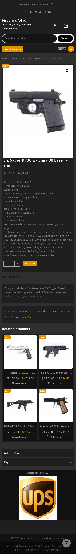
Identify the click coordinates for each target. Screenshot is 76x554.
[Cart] (65, 25)
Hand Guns (65, 311)
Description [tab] (10, 277)
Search (65, 38)
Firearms (53, 311)
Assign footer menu (38, 472)
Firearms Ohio (14, 20)
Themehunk (58, 538)
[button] (67, 71)
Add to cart (30, 263)
